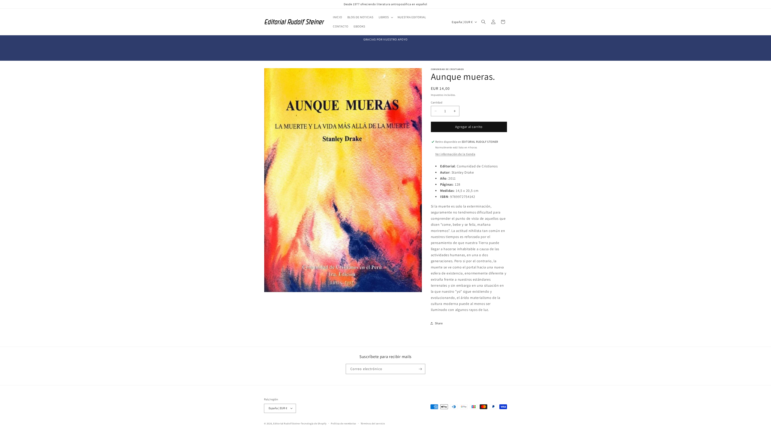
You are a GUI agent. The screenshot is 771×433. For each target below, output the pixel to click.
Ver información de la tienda (455, 154)
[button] (385, 17)
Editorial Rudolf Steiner (287, 423)
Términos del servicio (373, 423)
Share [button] (439, 323)
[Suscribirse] (420, 369)
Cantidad (437, 102)
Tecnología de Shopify (313, 423)
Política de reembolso (343, 423)
